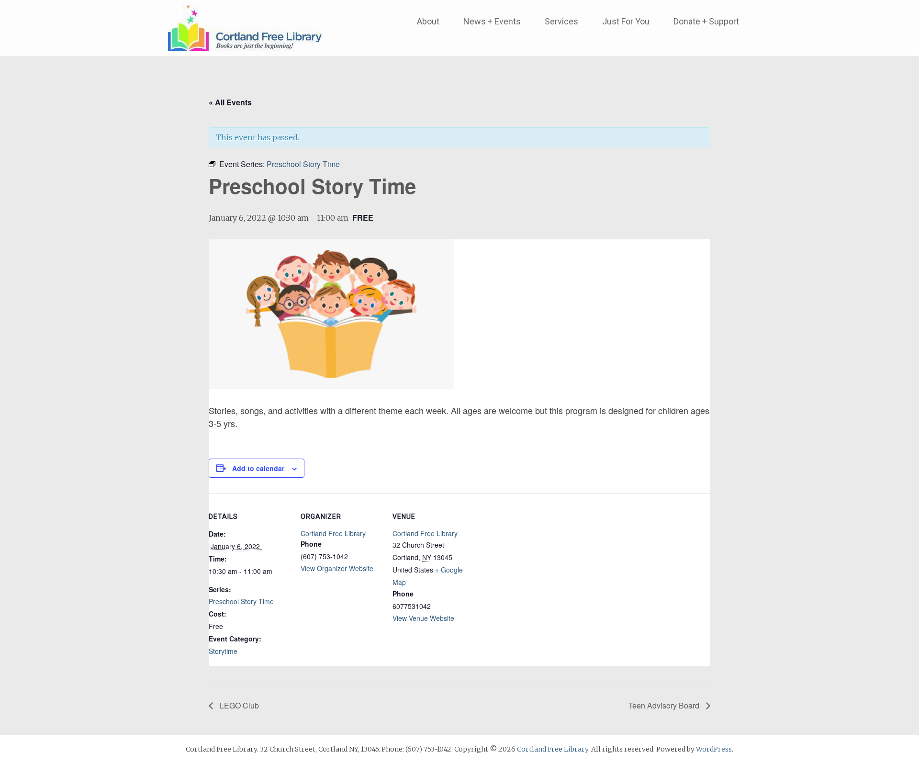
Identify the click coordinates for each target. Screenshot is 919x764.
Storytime (223, 651)
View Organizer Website (337, 568)
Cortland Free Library (333, 533)
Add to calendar (258, 468)
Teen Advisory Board (664, 705)
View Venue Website (423, 618)
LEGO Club (238, 705)
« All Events (230, 102)
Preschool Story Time (241, 601)
